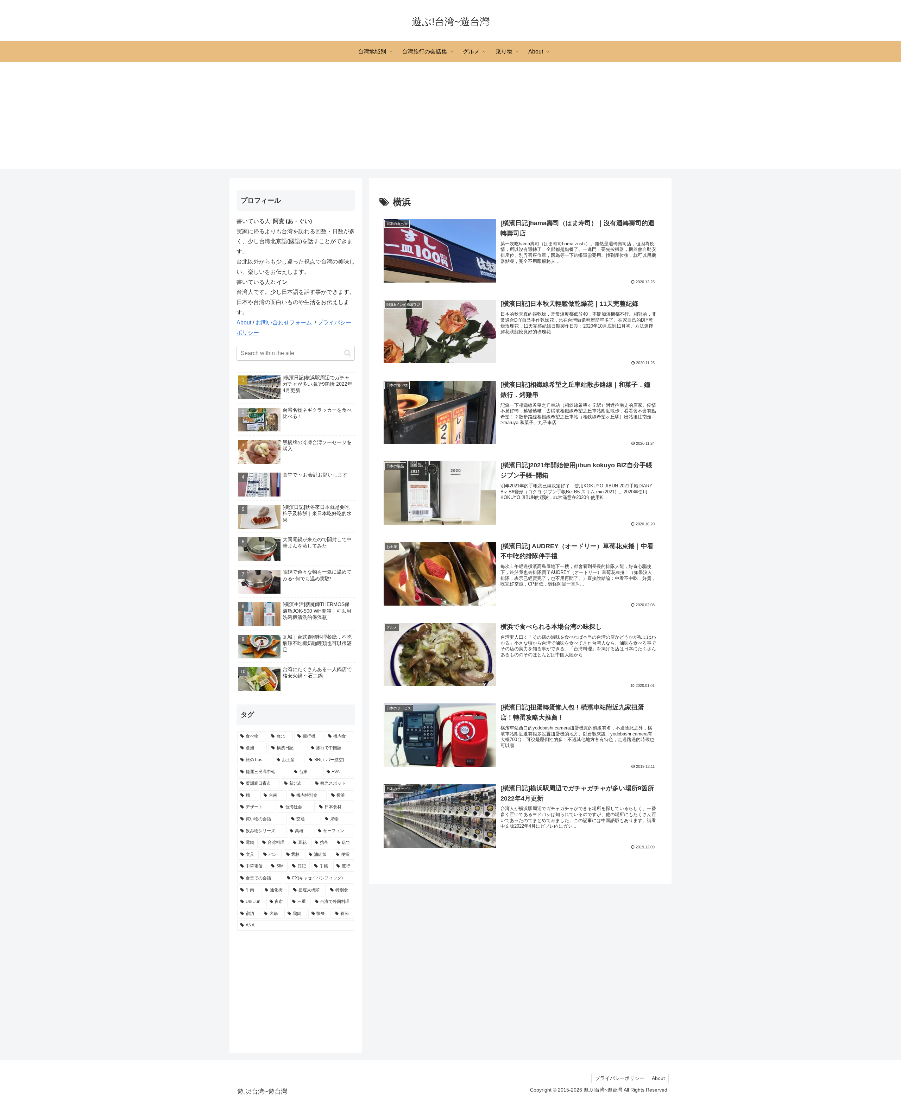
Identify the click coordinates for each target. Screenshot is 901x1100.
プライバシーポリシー (619, 1078)
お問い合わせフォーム (284, 322)
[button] (347, 353)
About (244, 322)
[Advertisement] (450, 120)
